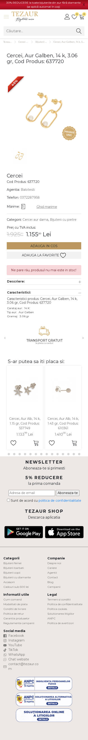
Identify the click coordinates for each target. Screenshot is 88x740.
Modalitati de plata (15, 604)
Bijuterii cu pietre (63, 220)
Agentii (52, 572)
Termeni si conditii (59, 599)
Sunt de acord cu (45, 501)
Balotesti (28, 190)
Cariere (52, 568)
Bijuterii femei (12, 563)
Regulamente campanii (18, 623)
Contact (52, 577)
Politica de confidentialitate (64, 604)
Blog (50, 582)
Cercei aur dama (28, 41)
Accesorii (9, 582)
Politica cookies (57, 609)
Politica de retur (13, 613)
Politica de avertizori (60, 623)
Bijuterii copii (11, 572)
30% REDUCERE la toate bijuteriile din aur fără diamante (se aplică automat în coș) (43, 4)
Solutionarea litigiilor (60, 613)
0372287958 (30, 197)
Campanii (53, 586)
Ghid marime (47, 207)
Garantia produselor (16, 618)
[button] (44, 281)
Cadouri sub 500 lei (16, 586)
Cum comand (12, 599)
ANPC (51, 618)
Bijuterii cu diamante (17, 577)
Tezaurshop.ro (11, 41)
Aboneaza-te (68, 493)
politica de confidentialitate (60, 501)
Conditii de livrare (14, 609)
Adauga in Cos (44, 246)
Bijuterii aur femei (45, 41)
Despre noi (54, 563)
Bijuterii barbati (13, 568)
